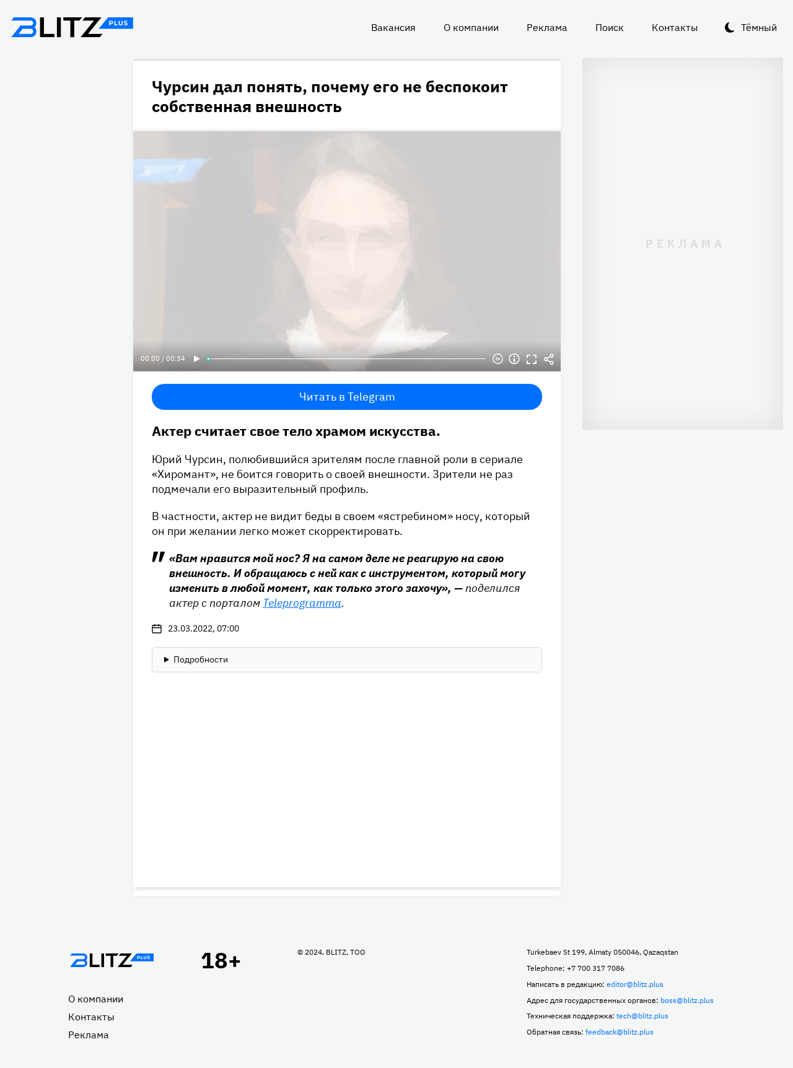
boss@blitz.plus (687, 1000)
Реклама (547, 27)
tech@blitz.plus (642, 1015)
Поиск (609, 27)
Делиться (549, 359)
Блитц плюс (72, 27)
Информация (514, 359)
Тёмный (759, 27)
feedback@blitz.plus (619, 1031)
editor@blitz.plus (635, 984)
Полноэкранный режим (531, 359)
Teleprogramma (302, 603)
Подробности (200, 659)
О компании (471, 27)
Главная (111, 960)
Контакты (675, 27)
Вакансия (393, 27)
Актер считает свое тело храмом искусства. (296, 431)
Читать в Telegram (347, 396)
